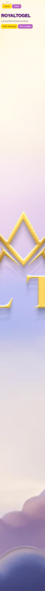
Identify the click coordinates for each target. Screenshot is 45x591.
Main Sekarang (9, 26)
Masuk (7, 6)
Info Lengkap (25, 26)
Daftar (16, 6)
